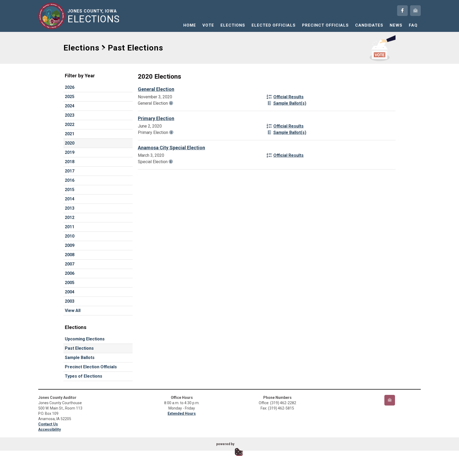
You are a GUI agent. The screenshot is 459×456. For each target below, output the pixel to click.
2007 (69, 264)
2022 (69, 124)
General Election (156, 89)
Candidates (369, 25)
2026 (69, 87)
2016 (69, 180)
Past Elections (79, 348)
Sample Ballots (80, 357)
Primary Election (156, 118)
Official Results (288, 96)
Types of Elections (83, 376)
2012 (69, 217)
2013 (69, 208)
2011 (69, 226)
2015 (69, 189)
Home (189, 25)
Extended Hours (182, 413)
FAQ (413, 25)
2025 (69, 96)
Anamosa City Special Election (171, 147)
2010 (69, 236)
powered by (225, 444)
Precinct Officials (325, 25)
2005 (69, 282)
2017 (69, 171)
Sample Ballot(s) (289, 103)
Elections (232, 25)
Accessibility (49, 429)
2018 (69, 161)
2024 (69, 105)
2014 (69, 198)
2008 (69, 254)
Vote (208, 25)
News (396, 25)
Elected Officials (274, 25)
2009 (69, 245)
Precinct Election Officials (91, 366)
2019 (69, 152)
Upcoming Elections (85, 338)
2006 (69, 273)
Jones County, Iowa (93, 16)
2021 (69, 133)
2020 (69, 143)
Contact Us (48, 424)
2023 (69, 115)
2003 (69, 301)
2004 (69, 291)
